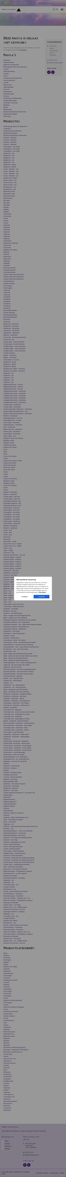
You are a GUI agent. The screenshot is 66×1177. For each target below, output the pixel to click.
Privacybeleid (42, 592)
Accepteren (41, 596)
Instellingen (24, 596)
